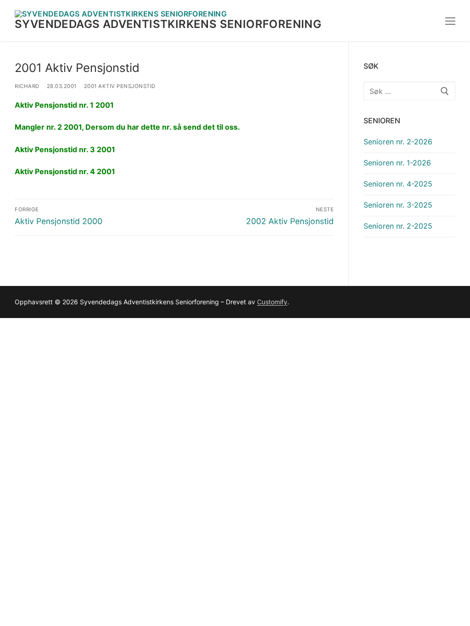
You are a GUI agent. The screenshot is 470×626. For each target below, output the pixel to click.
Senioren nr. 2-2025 (398, 226)
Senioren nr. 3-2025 (398, 204)
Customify (272, 302)
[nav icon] (450, 20)
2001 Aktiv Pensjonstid (120, 86)
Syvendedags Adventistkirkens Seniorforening (168, 24)
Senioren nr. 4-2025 (398, 183)
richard (27, 86)
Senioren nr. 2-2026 (398, 141)
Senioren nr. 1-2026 (397, 162)
